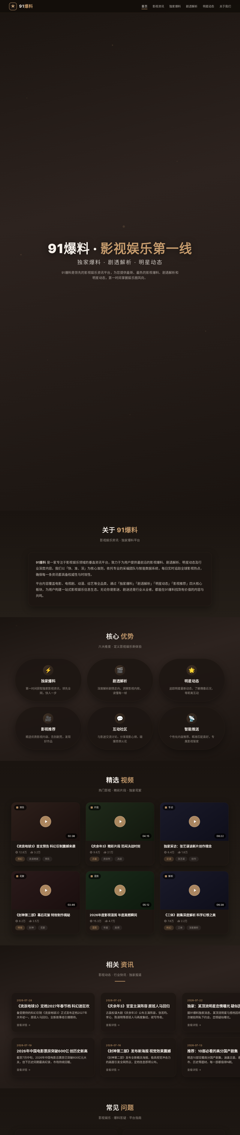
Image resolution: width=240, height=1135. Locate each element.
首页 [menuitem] (144, 6)
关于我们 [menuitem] (225, 6)
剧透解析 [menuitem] (191, 6)
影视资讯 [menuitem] (158, 6)
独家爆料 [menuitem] (175, 6)
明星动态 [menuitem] (208, 6)
